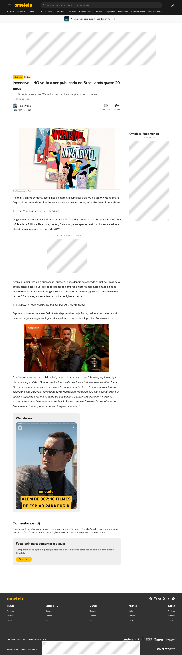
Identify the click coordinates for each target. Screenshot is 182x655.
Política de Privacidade (36, 639)
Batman (99, 11)
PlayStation (123, 11)
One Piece (72, 11)
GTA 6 (39, 11)
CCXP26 (10, 11)
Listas (9, 620)
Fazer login (24, 559)
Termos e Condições (16, 639)
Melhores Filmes (138, 11)
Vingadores (110, 11)
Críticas (10, 615)
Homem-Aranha (86, 11)
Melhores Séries (155, 11)
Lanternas (60, 11)
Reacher (48, 11)
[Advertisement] (66, 117)
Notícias (10, 611)
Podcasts (21, 11)
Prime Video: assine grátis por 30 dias (37, 211)
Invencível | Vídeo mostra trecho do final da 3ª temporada (50, 305)
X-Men (31, 11)
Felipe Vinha (25, 106)
